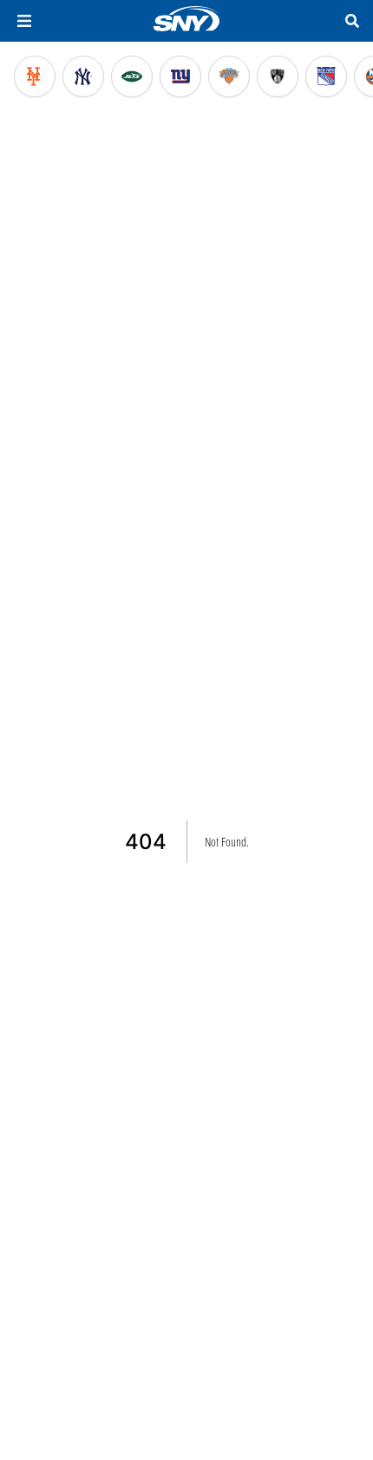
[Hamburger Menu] (24, 20)
